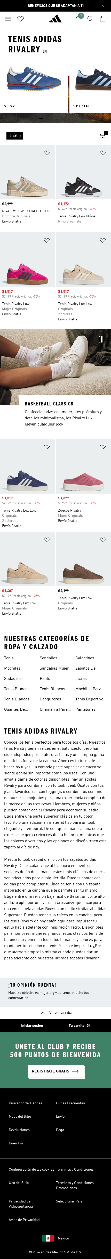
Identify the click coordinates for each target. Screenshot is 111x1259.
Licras (81, 679)
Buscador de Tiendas (25, 1103)
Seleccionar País (69, 1201)
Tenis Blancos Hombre (52, 689)
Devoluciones (19, 1130)
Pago (60, 1130)
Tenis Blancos (16, 689)
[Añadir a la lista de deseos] (47, 154)
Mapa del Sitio (20, 1116)
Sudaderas (13, 679)
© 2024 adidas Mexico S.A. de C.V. (55, 1252)
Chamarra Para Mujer (54, 710)
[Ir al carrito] (103, 19)
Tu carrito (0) (79, 1025)
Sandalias (48, 658)
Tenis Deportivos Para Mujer (90, 699)
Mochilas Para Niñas (88, 689)
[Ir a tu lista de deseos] (20, 19)
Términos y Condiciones (75, 1169)
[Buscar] (90, 19)
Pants (45, 679)
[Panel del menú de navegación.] (8, 19)
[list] (47, 136)
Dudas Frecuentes (70, 1103)
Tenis (9, 658)
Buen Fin (16, 1143)
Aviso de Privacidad (24, 1220)
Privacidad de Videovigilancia (21, 1204)
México (63, 1238)
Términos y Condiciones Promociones (75, 1185)
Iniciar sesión (32, 1025)
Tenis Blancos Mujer (16, 699)
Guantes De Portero (14, 710)
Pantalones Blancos (85, 710)
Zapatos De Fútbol (85, 669)
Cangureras (50, 699)
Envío (60, 1116)
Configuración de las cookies (31, 1169)
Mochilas (12, 668)
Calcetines (84, 658)
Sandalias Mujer (54, 668)
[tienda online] (55, 21)
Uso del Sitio (19, 1183)
